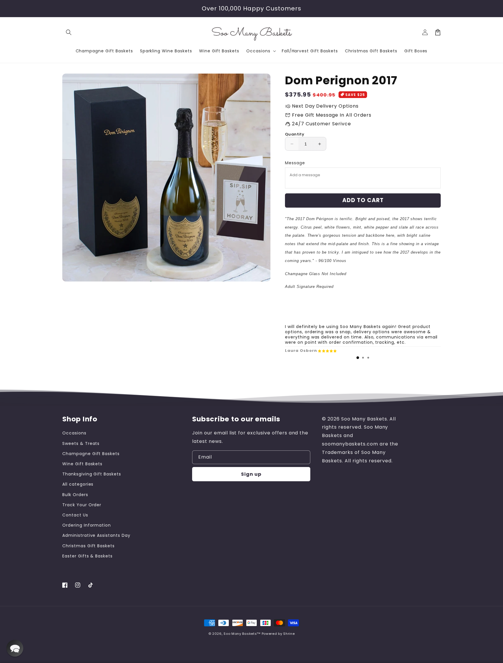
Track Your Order (81, 505)
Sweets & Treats (81, 443)
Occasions (74, 433)
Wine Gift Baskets (82, 464)
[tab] (357, 357)
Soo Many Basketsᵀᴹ (242, 633)
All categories (77, 484)
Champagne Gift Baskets (91, 454)
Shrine (289, 633)
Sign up (251, 474)
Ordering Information (86, 525)
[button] (68, 32)
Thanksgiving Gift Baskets (91, 474)
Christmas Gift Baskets (88, 546)
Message (295, 163)
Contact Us (75, 515)
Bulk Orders (75, 495)
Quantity (294, 134)
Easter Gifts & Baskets (87, 556)
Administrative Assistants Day (96, 535)
